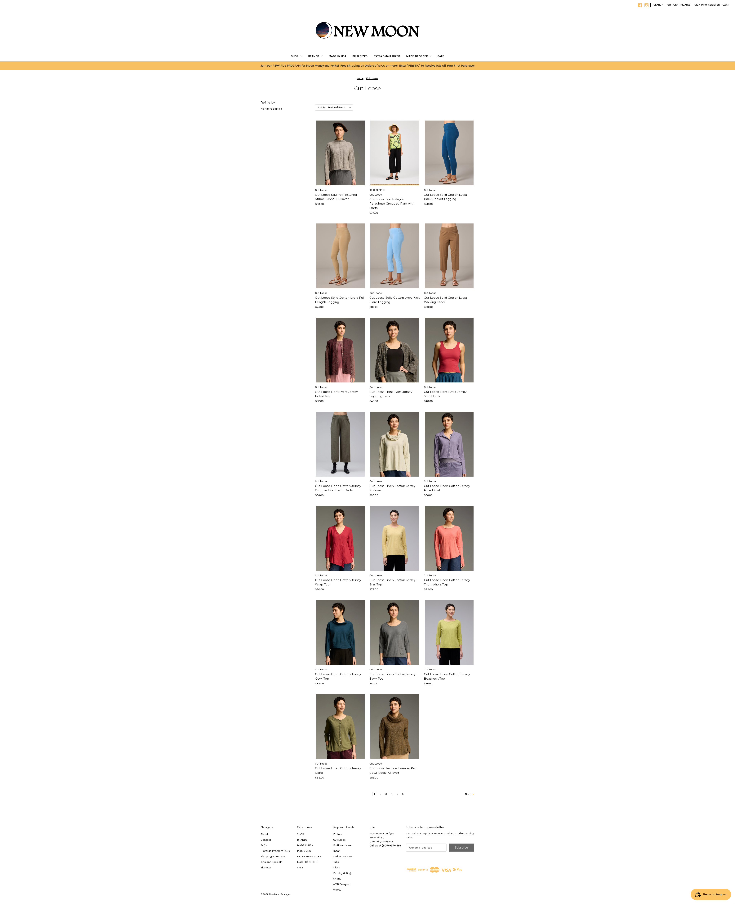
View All (337, 889)
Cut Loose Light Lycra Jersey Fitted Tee (336, 394)
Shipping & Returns (273, 856)
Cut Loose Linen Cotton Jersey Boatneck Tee (447, 676)
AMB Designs (341, 884)
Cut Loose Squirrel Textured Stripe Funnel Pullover (336, 197)
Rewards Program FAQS (275, 851)
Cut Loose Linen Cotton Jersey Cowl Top (338, 676)
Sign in (699, 4)
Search (658, 4)
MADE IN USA (337, 56)
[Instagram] (646, 5)
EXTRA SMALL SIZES (387, 56)
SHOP (294, 56)
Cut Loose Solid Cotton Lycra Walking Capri (445, 300)
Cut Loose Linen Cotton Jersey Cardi (338, 770)
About (264, 834)
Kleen (336, 867)
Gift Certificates (678, 4)
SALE (441, 56)
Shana (337, 878)
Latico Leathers (343, 856)
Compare (339, 153)
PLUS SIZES (360, 56)
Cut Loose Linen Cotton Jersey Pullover (392, 488)
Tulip (336, 862)
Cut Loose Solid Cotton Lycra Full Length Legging (339, 300)
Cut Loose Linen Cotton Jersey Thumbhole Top (447, 582)
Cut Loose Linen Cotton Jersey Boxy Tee (392, 676)
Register (714, 4)
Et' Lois (337, 834)
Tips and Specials (271, 862)
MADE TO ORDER (417, 56)
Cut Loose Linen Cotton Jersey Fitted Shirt (447, 488)
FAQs (264, 845)
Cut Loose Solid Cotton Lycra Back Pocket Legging (445, 197)
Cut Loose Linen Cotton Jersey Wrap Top (338, 582)
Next (468, 794)
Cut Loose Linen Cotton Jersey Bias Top (392, 582)
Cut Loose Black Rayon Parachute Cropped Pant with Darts (391, 203)
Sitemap (266, 867)
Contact (266, 839)
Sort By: (321, 107)
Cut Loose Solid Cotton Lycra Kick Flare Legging (394, 300)
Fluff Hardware (342, 845)
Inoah (337, 851)
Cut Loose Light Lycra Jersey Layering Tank (390, 394)
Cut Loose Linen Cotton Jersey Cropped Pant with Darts (338, 488)
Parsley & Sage (342, 873)
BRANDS (313, 56)
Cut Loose (339, 839)
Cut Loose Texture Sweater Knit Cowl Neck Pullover (393, 770)
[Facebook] (640, 5)
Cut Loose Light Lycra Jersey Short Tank (445, 394)
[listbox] (340, 107)
